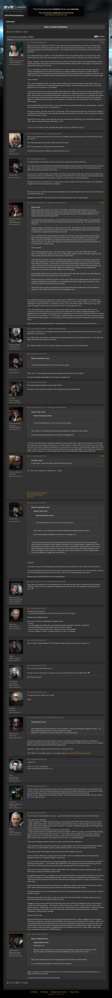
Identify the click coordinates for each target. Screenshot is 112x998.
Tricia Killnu (12, 149)
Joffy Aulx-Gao (32, 127)
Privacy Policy (74, 992)
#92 (28, 608)
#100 (28, 934)
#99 (28, 813)
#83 (28, 159)
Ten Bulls (12, 398)
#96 (28, 717)
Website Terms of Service (59, 992)
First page (8, 32)
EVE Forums (8, 11)
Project (50, 768)
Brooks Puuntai (13, 733)
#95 (28, 692)
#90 (28, 503)
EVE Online (34, 992)
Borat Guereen (35, 766)
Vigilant (11, 656)
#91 (28, 581)
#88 (28, 407)
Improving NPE (72, 753)
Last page (27, 32)
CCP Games (44, 992)
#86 (28, 354)
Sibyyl (11, 58)
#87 (28, 382)
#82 (28, 134)
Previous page (10, 32)
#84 (28, 203)
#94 (28, 665)
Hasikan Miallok (14, 950)
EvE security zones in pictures (37, 493)
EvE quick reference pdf (35, 495)
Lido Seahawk (13, 681)
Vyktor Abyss (13, 624)
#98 (28, 786)
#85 (28, 328)
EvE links (30, 497)
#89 (28, 456)
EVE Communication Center (20, 11)
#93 (28, 640)
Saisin (11, 775)
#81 (28, 43)
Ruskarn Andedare (14, 344)
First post (101, 36)
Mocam (11, 829)
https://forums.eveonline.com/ (56, 15)
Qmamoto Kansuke (14, 597)
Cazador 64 (12, 802)
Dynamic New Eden (84, 753)
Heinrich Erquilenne (15, 219)
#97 (28, 759)
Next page (24, 32)
